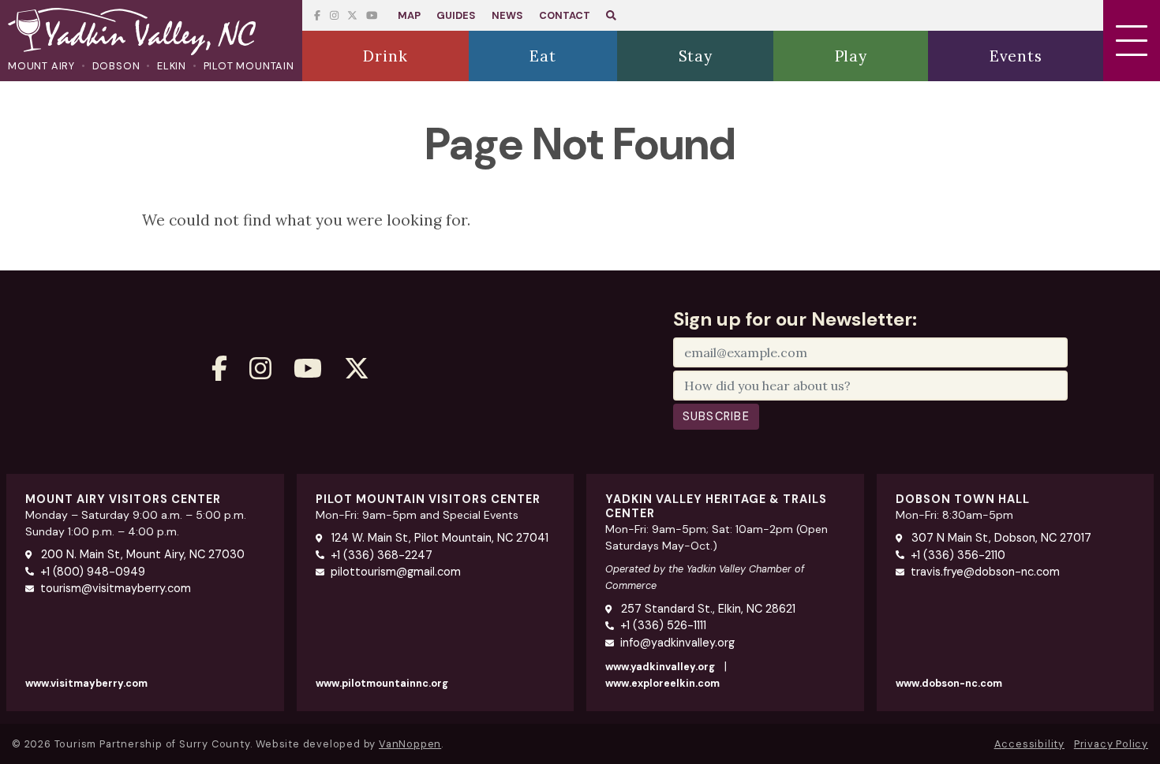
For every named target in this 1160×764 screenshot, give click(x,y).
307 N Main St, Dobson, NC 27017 (999, 538)
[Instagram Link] (334, 15)
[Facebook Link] (317, 15)
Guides (456, 15)
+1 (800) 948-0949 (92, 572)
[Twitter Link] (371, 15)
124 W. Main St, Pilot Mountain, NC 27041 (438, 538)
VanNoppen (410, 744)
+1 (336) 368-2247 (381, 555)
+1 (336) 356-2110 (958, 555)
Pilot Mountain (249, 66)
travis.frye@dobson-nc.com (985, 572)
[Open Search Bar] (611, 15)
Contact (564, 15)
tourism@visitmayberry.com (115, 588)
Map (409, 15)
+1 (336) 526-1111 (663, 625)
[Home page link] (151, 33)
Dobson (116, 66)
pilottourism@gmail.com (396, 572)
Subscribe (716, 416)
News (507, 15)
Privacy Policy (1111, 744)
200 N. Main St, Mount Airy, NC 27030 (141, 554)
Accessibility (1029, 744)
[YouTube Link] (352, 15)
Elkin (171, 66)
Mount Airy (41, 66)
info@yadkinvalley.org (677, 642)
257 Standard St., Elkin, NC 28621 (706, 609)
